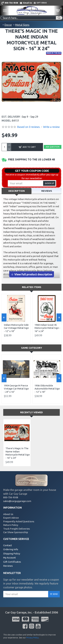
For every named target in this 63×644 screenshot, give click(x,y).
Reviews (46, 190)
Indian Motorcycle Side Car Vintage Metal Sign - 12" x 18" (16, 327)
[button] (4, 317)
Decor (8, 24)
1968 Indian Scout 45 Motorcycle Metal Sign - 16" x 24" (47, 327)
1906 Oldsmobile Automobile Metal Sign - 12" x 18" (47, 388)
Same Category (31, 347)
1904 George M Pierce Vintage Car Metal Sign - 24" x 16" (16, 388)
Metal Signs (22, 24)
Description (16, 190)
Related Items (31, 287)
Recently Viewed (31, 412)
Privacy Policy (32, 638)
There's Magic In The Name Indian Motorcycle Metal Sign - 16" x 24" (17, 453)
